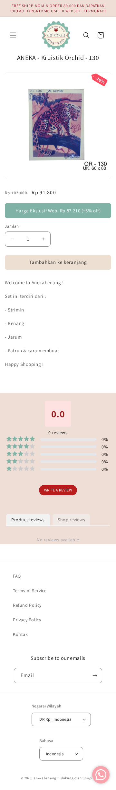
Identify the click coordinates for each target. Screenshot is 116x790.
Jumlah (12, 226)
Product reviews (28, 520)
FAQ (17, 576)
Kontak (20, 634)
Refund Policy (27, 605)
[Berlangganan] (95, 675)
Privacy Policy (27, 620)
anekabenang (45, 778)
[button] (13, 35)
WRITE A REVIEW (58, 490)
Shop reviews (71, 520)
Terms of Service (30, 590)
